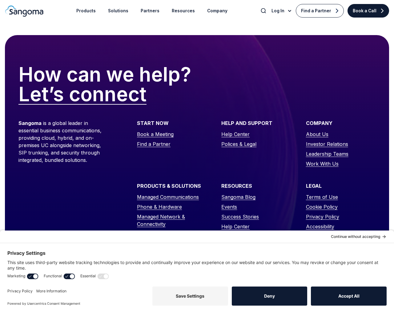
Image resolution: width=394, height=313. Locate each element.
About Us (317, 134)
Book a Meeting (155, 134)
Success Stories (240, 217)
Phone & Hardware (159, 207)
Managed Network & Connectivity (161, 220)
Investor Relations (327, 144)
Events (229, 207)
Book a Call (364, 10)
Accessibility (320, 226)
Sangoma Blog (238, 197)
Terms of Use (322, 197)
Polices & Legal (238, 144)
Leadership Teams (327, 154)
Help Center (235, 134)
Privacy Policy (322, 217)
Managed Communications (168, 197)
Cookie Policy (322, 207)
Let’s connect (82, 94)
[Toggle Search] (264, 10)
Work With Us (322, 164)
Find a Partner (316, 10)
